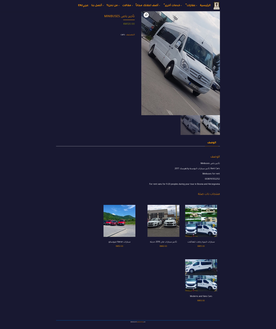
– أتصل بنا (97, 5)
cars (123, 35)
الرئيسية (205, 5)
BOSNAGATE (134, 322)
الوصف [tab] (211, 142)
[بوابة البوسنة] (216, 6)
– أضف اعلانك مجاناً (148, 5)
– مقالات (127, 5)
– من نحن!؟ (113, 5)
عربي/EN (83, 5)
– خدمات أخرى (173, 5)
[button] (146, 15)
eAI (144, 322)
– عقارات (192, 5)
